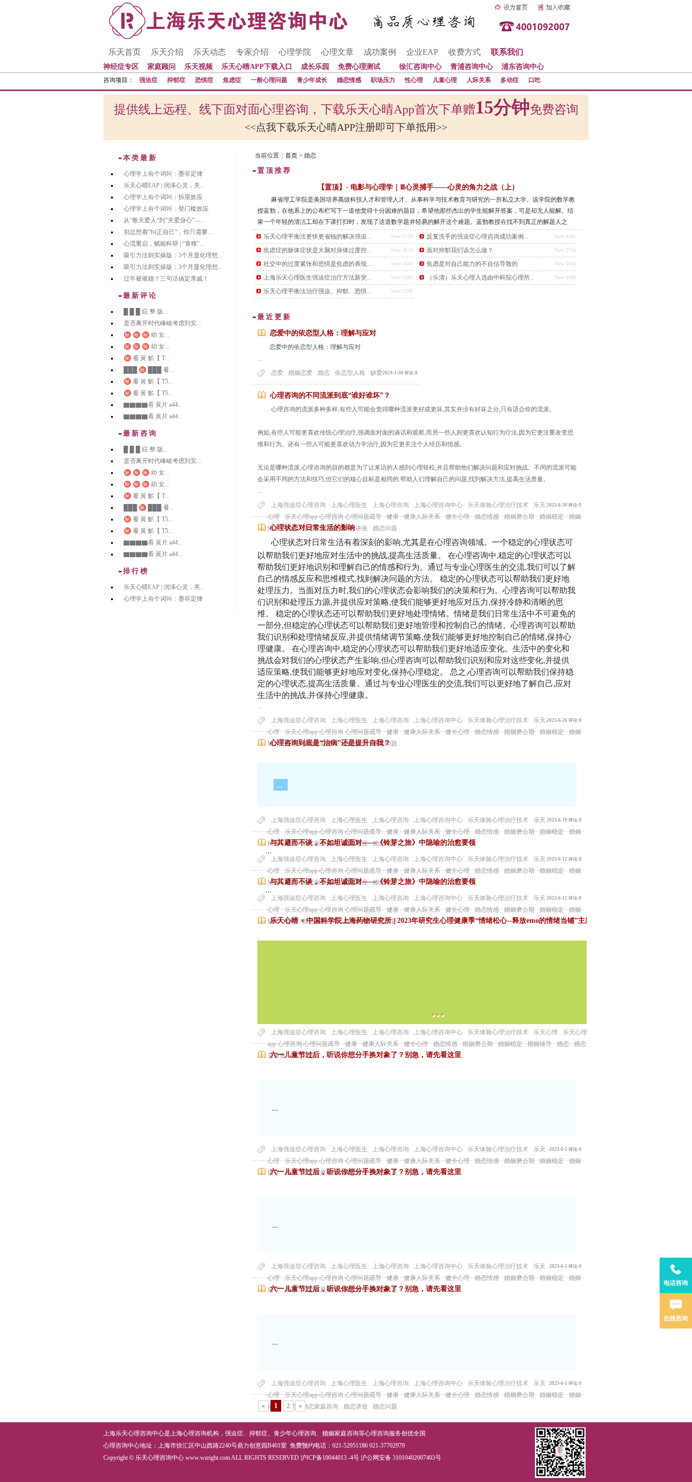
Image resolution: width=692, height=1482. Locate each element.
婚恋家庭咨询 (320, 1406)
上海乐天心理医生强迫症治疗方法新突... (317, 277)
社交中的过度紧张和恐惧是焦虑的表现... (317, 263)
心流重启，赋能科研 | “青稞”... (164, 243)
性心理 (414, 80)
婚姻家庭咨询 (340, 1433)
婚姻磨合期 (519, 1394)
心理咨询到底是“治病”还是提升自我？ (330, 743)
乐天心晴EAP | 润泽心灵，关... (164, 185)
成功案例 (380, 52)
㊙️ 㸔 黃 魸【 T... (146, 358)
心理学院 (295, 52)
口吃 (534, 80)
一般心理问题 (269, 80)
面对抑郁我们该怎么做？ (460, 250)
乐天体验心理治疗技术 (498, 505)
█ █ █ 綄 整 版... (146, 311)
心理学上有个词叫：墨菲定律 (163, 173)
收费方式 (464, 52)
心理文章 (337, 52)
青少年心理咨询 (295, 1433)
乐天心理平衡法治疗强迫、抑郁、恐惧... (317, 291)
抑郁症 (176, 80)
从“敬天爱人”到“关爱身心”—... (164, 220)
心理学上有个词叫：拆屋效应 (163, 197)
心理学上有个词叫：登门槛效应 (166, 208)
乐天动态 (210, 52)
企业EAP (422, 52)
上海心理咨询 (390, 505)
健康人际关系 (422, 1394)
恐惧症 (204, 80)
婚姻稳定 (552, 1394)
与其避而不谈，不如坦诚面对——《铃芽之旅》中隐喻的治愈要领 (373, 842)
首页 (291, 155)
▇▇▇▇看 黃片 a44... (153, 404)
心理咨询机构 (200, 1433)
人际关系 (479, 80)
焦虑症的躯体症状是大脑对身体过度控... (317, 250)
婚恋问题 (385, 1406)
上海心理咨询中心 (438, 505)
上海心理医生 (349, 505)
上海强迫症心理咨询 (298, 505)
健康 (393, 1394)
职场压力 (383, 80)
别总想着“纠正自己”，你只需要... (168, 232)
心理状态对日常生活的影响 (312, 527)
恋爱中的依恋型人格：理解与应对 (323, 333)
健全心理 (457, 1394)
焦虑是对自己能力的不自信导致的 (472, 263)
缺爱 (376, 372)
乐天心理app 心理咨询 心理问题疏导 (333, 1394)
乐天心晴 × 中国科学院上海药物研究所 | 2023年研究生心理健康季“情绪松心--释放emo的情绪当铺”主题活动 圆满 (446, 920)
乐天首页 (124, 52)
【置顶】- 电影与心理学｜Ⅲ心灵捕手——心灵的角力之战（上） (418, 187)
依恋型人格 (350, 372)
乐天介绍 (167, 52)
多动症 (510, 80)
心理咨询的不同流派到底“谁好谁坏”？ (330, 395)
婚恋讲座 (355, 1406)
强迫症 (148, 80)
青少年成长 (312, 80)
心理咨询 (377, 1433)
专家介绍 (252, 52)
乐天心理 (545, 1032)
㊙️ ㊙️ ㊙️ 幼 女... (146, 334)
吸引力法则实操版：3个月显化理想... (173, 255)
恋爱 (277, 372)
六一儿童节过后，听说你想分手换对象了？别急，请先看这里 (366, 1055)
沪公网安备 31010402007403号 (401, 1457)
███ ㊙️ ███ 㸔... (149, 369)
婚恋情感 (349, 80)
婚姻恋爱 (300, 372)
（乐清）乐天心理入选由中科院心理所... (480, 277)
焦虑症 (232, 80)
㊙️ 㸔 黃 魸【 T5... (148, 381)
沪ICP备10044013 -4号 (329, 1457)
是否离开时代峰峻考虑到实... (162, 323)
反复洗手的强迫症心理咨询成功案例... (477, 236)
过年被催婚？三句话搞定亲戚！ (166, 278)
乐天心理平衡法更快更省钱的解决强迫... (317, 236)
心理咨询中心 (121, 1445)
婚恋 (324, 372)
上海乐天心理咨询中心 (133, 1433)
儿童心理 (445, 80)
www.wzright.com (207, 1457)
